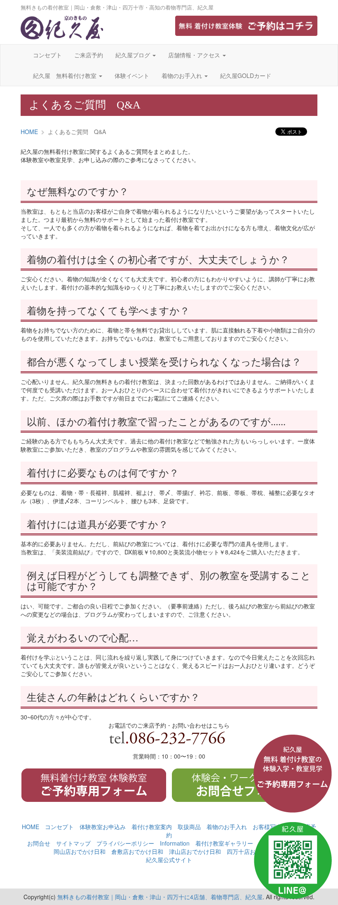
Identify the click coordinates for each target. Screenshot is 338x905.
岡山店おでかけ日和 (80, 851)
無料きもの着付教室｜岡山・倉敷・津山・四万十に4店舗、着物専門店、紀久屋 (160, 897)
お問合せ (38, 843)
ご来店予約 (88, 55)
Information (175, 843)
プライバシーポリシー (125, 843)
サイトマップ (73, 843)
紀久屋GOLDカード (245, 75)
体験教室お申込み (103, 827)
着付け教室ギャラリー (224, 843)
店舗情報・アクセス (195, 55)
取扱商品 (189, 827)
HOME (29, 131)
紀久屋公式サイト (169, 860)
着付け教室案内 (151, 827)
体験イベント (132, 75)
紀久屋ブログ (133, 55)
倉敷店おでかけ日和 (137, 851)
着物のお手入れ (183, 75)
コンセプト (47, 55)
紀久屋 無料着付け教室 (65, 75)
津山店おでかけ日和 (195, 851)
